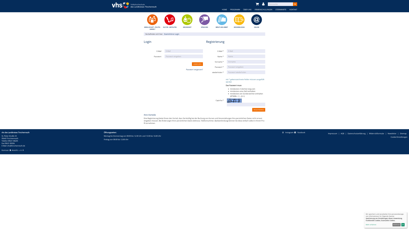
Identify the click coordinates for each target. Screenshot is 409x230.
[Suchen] (295, 4)
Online (256, 27)
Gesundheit (187, 27)
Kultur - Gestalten (170, 27)
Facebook (301, 132)
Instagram (289, 132)
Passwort (157, 56)
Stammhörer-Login (171, 34)
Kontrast (5, 150)
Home (224, 9)
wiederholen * (218, 72)
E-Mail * (220, 51)
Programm (235, 9)
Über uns (247, 9)
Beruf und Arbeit (222, 27)
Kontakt (293, 9)
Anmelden (197, 64)
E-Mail (159, 51)
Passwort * (219, 67)
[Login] (263, 4)
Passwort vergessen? (194, 69)
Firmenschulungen (263, 9)
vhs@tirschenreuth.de (16, 146)
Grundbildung (239, 27)
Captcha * (220, 100)
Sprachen (204, 27)
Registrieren (259, 110)
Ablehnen (396, 225)
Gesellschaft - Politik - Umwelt (152, 28)
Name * (220, 56)
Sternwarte (280, 9)
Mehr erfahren (371, 225)
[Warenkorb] (258, 4)
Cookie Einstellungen (399, 137)
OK (403, 225)
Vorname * (219, 62)
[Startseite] (134, 4)
